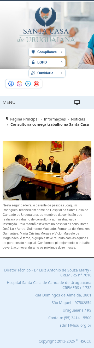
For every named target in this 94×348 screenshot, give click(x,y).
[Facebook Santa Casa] (11, 83)
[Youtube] (36, 83)
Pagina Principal (24, 119)
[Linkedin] (28, 83)
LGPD (49, 62)
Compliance (49, 51)
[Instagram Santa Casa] (19, 83)
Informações (55, 119)
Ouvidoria (49, 72)
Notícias (78, 119)
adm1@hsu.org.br (75, 325)
